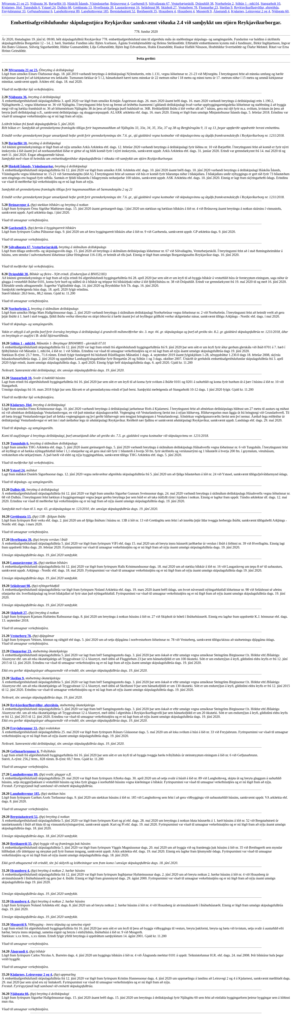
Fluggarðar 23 (208, 7)
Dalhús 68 (64, 7)
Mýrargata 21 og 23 (15, 3)
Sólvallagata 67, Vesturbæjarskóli (171, 3)
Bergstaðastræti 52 (122, 11)
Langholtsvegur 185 (94, 11)
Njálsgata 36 (38, 3)
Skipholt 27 (169, 7)
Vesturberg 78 (187, 7)
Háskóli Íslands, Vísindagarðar (88, 3)
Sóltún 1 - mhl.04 (247, 3)
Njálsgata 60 (280, 11)
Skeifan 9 (226, 7)
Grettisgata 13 (82, 7)
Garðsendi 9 (139, 3)
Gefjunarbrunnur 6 (39, 11)
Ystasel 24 (48, 7)
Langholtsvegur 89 (67, 11)
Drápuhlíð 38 (204, 3)
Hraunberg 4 (167, 11)
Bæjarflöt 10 (57, 3)
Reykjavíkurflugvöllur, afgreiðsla (256, 7)
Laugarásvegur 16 (127, 7)
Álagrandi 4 (221, 11)
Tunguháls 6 (31, 7)
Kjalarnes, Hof (12, 7)
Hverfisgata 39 (103, 7)
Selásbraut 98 (150, 7)
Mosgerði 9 (204, 11)
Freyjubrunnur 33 (13, 11)
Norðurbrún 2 (224, 3)
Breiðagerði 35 (147, 11)
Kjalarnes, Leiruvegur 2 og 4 (250, 11)
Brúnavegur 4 (119, 3)
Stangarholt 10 (270, 3)
